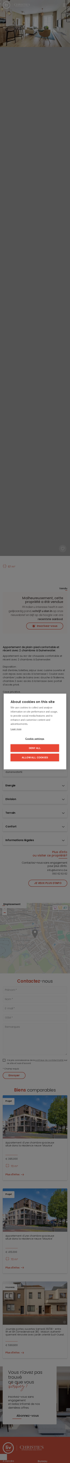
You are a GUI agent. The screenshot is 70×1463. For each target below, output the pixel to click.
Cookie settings (34, 738)
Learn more (16, 729)
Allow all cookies (35, 757)
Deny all (35, 748)
